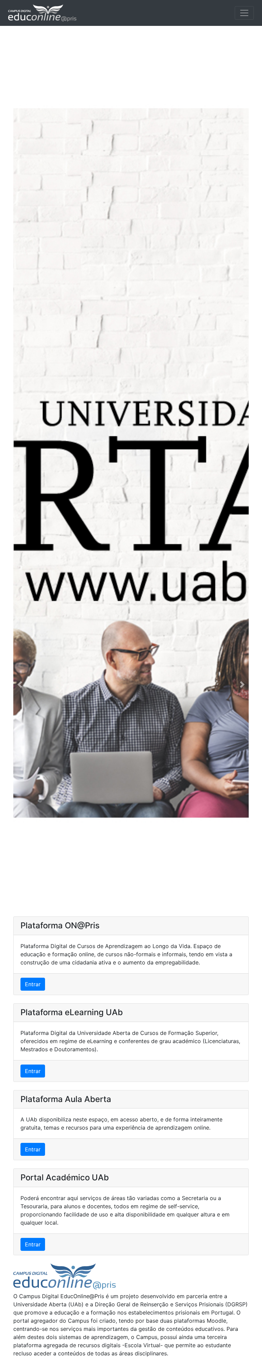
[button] (19, 684)
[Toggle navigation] (244, 13)
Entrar (33, 984)
